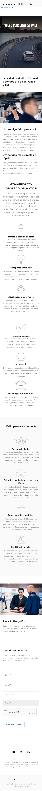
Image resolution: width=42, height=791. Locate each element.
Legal (21, 780)
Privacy (28, 780)
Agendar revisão (14, 724)
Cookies (14, 780)
